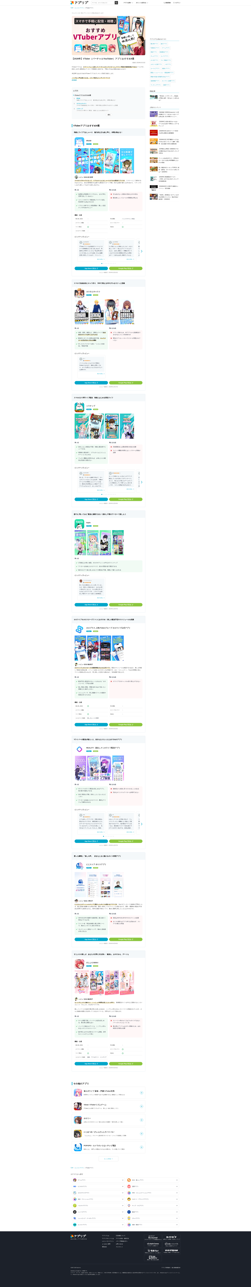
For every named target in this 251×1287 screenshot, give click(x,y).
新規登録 (168, 2)
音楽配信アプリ (164, 52)
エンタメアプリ (79, 8)
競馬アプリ (166, 85)
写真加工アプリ (155, 48)
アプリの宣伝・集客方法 (122, 1238)
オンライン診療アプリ (168, 81)
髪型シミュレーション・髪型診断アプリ (162, 72)
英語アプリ (154, 52)
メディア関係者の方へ (122, 1241)
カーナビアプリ (155, 68)
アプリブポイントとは (108, 1238)
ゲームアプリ (166, 48)
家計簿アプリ (154, 44)
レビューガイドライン (108, 1241)
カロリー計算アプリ (156, 64)
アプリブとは (105, 1235)
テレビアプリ (154, 56)
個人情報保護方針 (176, 1267)
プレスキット (119, 1246)
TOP (72, 8)
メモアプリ (168, 64)
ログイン (177, 2)
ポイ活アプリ (154, 60)
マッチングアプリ (156, 85)
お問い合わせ (119, 1244)
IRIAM (78, 98)
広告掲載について (120, 1235)
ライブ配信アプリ (166, 60)
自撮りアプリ (166, 68)
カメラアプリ (164, 56)
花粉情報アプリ (155, 81)
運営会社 (104, 1246)
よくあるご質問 (106, 1244)
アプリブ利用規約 (165, 1267)
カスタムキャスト (82, 103)
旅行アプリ (164, 44)
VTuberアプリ (83, 95)
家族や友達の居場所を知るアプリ (160, 76)
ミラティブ (80, 108)
